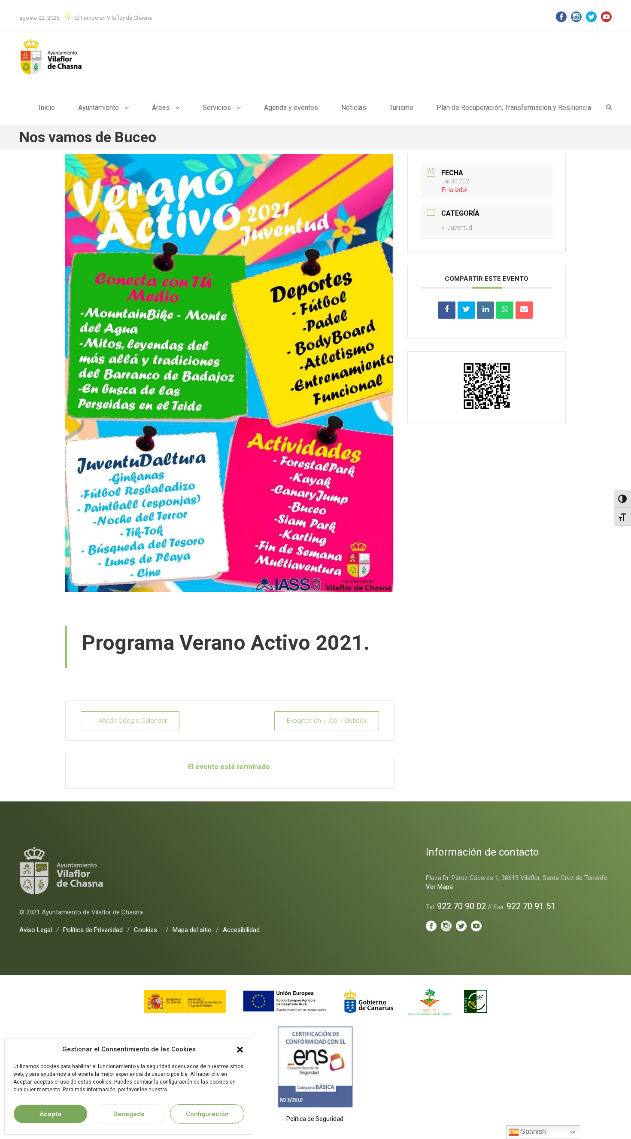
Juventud (460, 227)
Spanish (532, 1131)
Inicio (47, 108)
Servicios (217, 108)
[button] (240, 1049)
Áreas (161, 108)
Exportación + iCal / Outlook (327, 721)
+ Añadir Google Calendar (130, 721)
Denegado (129, 1114)
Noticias (353, 108)
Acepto (50, 1114)
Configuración (207, 1114)
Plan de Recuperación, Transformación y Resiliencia (514, 108)
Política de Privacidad (93, 930)
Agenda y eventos (291, 108)
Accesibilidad (241, 930)
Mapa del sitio (192, 930)
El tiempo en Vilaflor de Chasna (113, 18)
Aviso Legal (35, 930)
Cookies (145, 930)
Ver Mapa (439, 887)
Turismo (401, 108)
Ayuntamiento (98, 108)
